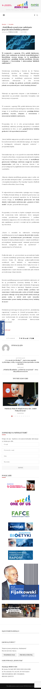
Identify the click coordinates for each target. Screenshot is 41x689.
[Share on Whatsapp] (29, 338)
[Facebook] (34, 15)
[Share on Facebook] (19, 338)
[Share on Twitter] (21, 338)
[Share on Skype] (31, 338)
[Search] (37, 15)
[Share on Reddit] (27, 338)
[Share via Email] (33, 338)
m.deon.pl (7, 330)
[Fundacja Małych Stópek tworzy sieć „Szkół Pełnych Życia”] (20, 394)
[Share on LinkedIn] (25, 338)
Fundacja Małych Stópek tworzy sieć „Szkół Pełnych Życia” (20, 410)
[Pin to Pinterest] (23, 338)
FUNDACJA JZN (13, 32)
